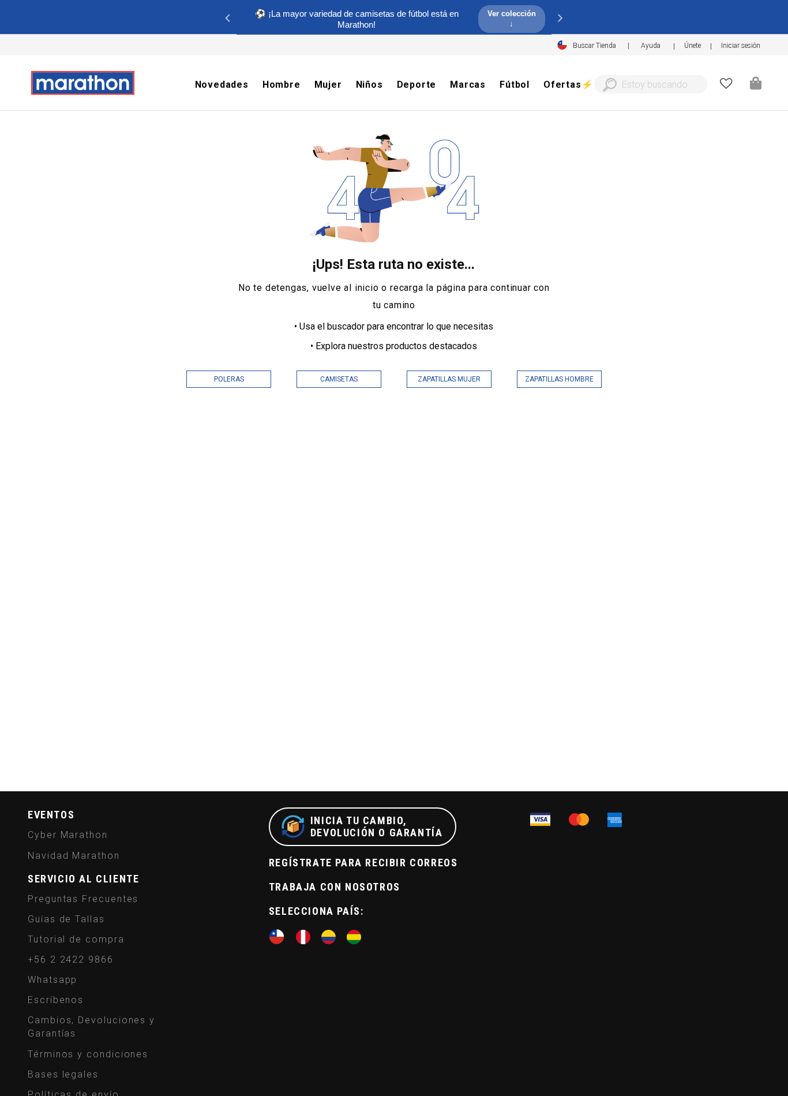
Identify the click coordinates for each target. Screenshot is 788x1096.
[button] (740, 46)
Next (560, 17)
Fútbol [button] (515, 84)
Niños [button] (369, 84)
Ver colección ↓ (511, 18)
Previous (228, 17)
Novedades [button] (222, 84)
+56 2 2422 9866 (71, 959)
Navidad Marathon (74, 855)
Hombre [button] (281, 84)
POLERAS (229, 379)
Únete (692, 46)
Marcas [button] (468, 84)
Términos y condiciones (88, 1054)
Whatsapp (52, 979)
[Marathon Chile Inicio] (82, 83)
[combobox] (650, 84)
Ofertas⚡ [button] (568, 84)
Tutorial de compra (76, 939)
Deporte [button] (417, 84)
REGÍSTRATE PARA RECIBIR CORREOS (363, 862)
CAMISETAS (339, 379)
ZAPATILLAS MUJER (449, 379)
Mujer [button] (328, 84)
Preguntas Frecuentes (83, 898)
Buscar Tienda (594, 46)
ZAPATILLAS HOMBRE (559, 379)
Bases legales (63, 1074)
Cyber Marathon (68, 834)
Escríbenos (56, 999)
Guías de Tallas (66, 919)
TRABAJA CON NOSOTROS (334, 887)
